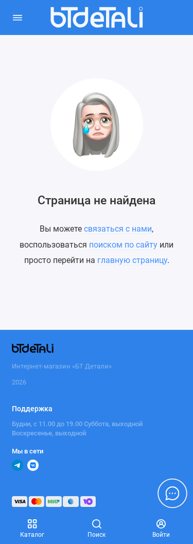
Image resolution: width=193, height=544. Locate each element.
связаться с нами (118, 229)
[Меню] (17, 17)
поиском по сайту (123, 245)
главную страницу (132, 260)
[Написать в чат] (172, 493)
